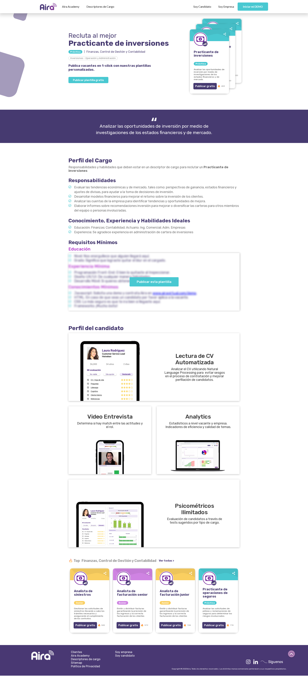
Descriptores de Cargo (100, 6)
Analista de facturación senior (132, 593)
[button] (70, 6)
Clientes (76, 652)
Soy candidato (125, 655)
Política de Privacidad (85, 666)
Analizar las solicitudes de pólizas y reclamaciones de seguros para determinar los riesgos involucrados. (217, 612)
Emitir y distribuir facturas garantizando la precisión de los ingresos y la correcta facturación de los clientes (131, 612)
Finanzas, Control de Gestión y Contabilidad (115, 51)
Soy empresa (123, 652)
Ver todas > (166, 560)
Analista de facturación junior (174, 593)
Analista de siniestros (83, 593)
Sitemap (76, 662)
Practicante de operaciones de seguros (215, 592)
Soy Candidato (202, 6)
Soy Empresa (226, 6)
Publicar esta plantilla (154, 282)
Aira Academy (70, 6)
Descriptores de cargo (85, 659)
